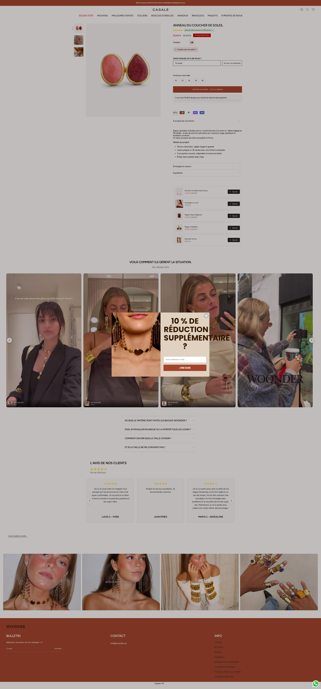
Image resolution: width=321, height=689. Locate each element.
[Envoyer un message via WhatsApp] (316, 684)
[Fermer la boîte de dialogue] (206, 316)
